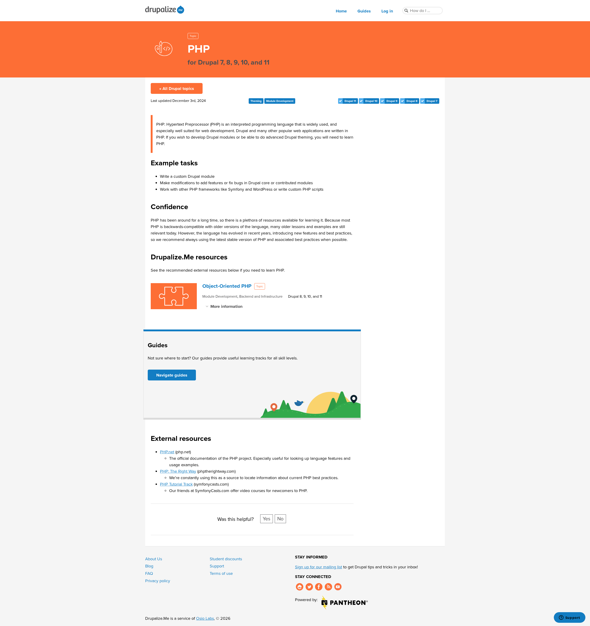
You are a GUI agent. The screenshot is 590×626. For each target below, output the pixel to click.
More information (226, 306)
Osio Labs (205, 618)
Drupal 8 (412, 101)
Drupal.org (299, 586)
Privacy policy (157, 581)
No (280, 518)
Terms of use (221, 573)
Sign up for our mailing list (318, 567)
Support (217, 566)
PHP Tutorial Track (176, 484)
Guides (364, 11)
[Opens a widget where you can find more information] (569, 618)
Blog (149, 566)
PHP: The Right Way (178, 471)
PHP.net (167, 452)
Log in (387, 11)
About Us (153, 559)
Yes (266, 518)
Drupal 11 (350, 101)
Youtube (338, 586)
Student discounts (226, 559)
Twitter (309, 586)
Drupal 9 (391, 101)
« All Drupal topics (176, 89)
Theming (256, 101)
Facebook (318, 586)
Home (341, 11)
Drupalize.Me (165, 10)
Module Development (279, 101)
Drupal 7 (432, 101)
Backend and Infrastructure (261, 296)
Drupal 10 (371, 101)
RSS (328, 586)
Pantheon (345, 602)
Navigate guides (171, 375)
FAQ (149, 573)
